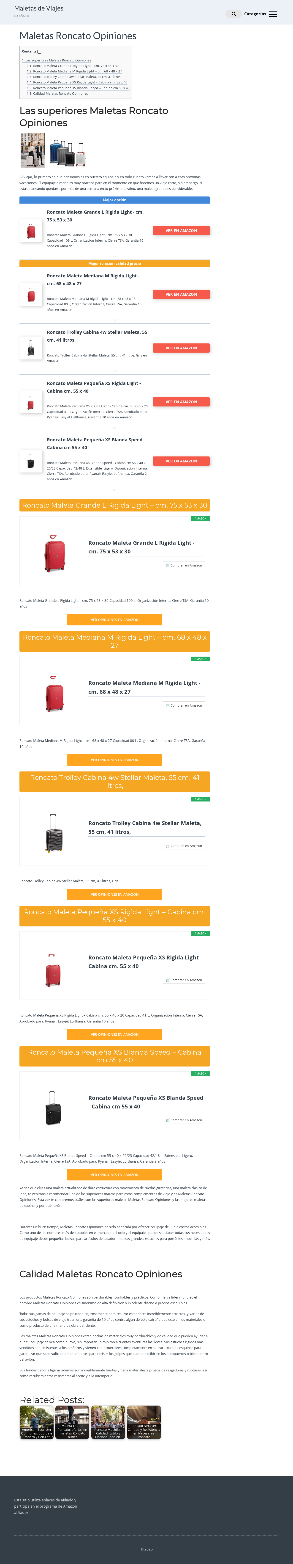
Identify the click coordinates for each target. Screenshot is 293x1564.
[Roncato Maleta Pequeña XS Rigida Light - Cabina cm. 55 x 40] (54, 967)
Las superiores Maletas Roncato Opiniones (56, 60)
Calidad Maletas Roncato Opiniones (57, 93)
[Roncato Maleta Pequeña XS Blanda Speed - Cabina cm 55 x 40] (54, 1107)
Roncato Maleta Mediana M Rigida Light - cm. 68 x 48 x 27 (144, 687)
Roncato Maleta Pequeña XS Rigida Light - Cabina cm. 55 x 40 (145, 961)
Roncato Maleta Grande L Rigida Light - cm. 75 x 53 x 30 (141, 547)
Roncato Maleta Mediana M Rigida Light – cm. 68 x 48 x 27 (74, 71)
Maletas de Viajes (38, 8)
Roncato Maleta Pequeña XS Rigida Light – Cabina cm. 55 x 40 (77, 82)
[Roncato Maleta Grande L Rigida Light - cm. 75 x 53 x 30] (54, 552)
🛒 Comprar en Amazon (184, 565)
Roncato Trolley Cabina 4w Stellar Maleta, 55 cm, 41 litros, (74, 77)
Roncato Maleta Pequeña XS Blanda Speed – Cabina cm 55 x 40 (78, 88)
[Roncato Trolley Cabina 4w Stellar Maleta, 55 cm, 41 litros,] (54, 833)
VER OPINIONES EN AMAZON (115, 619)
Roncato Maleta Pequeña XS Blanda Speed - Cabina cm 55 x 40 (145, 1102)
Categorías (255, 14)
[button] (39, 52)
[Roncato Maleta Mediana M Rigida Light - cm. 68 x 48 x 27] (54, 693)
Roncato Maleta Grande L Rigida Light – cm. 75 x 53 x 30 (73, 66)
